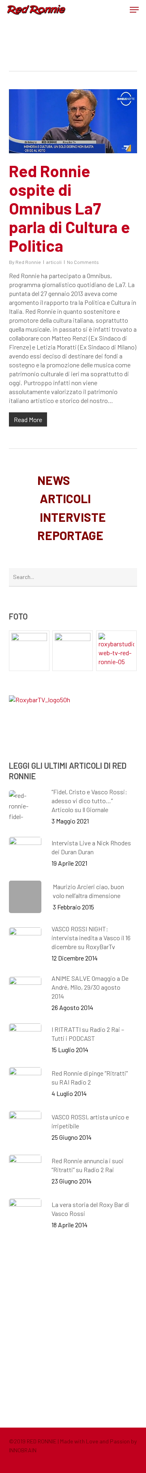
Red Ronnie (28, 262)
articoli (54, 262)
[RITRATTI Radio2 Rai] (29, 650)
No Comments (83, 262)
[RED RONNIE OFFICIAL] (72, 650)
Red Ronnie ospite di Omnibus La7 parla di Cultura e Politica (69, 208)
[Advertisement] (73, 1328)
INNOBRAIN (22, 1450)
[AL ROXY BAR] (116, 650)
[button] (134, 10)
